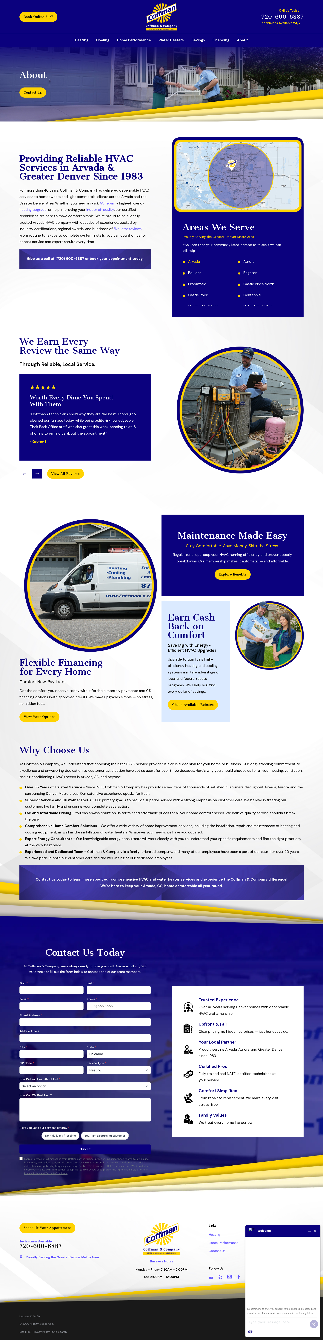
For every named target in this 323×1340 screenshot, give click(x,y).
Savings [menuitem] (198, 40)
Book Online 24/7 (38, 17)
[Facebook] (238, 1277)
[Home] (161, 16)
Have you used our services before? (44, 1128)
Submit (85, 1149)
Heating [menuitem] (81, 40)
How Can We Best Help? (35, 1095)
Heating (214, 1235)
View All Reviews (65, 474)
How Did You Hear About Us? (39, 1079)
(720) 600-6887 (70, 258)
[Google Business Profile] (211, 1277)
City (23, 1047)
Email (24, 999)
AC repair (107, 203)
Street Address (30, 1015)
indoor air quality (100, 209)
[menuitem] (25, 1332)
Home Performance (224, 1243)
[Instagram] (229, 1277)
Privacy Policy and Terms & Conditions (45, 1173)
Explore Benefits (232, 574)
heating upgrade (33, 209)
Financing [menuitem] (221, 40)
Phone (92, 999)
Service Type (96, 1063)
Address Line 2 (29, 1031)
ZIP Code (26, 1063)
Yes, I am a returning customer (104, 1135)
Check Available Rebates (193, 705)
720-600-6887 (282, 17)
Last (91, 983)
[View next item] (37, 474)
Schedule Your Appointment (47, 1228)
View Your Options (39, 717)
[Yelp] (220, 1277)
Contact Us (33, 92)
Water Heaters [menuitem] (171, 40)
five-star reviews (128, 229)
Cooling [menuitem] (102, 40)
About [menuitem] (242, 40)
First (23, 983)
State (91, 1047)
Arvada (194, 261)
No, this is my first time (60, 1135)
